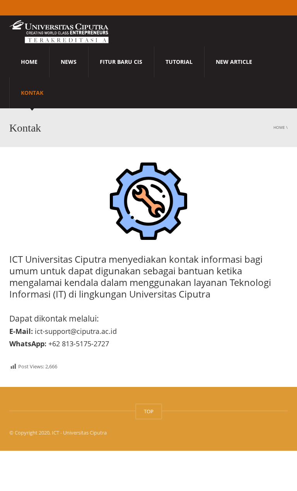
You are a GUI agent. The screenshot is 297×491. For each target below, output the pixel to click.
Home (29, 61)
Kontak (32, 92)
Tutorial (179, 61)
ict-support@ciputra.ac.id (76, 331)
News (69, 61)
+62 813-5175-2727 (78, 343)
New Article (234, 61)
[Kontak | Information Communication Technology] (59, 30)
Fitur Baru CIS (121, 61)
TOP (149, 411)
